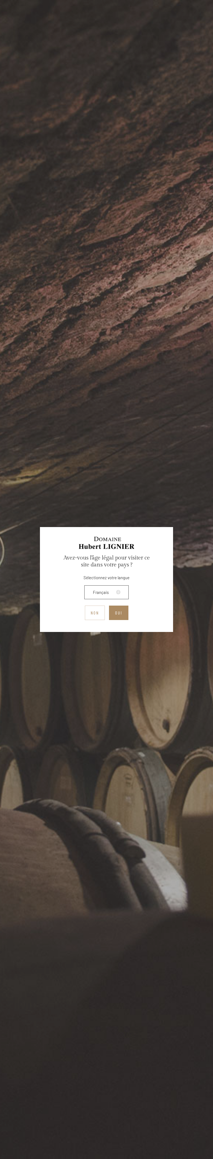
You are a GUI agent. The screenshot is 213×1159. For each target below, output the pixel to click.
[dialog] (106, 579)
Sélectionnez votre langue (106, 577)
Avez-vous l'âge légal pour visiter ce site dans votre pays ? (107, 561)
